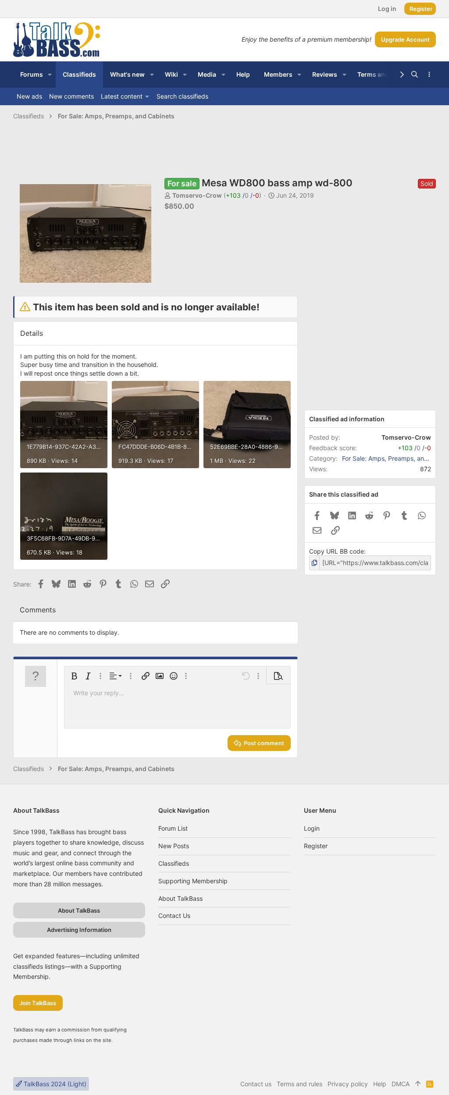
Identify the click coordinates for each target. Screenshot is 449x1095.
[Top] (418, 1084)
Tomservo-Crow (197, 195)
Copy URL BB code (336, 551)
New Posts (173, 846)
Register (316, 846)
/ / (242, 195)
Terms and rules (299, 1084)
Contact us (174, 915)
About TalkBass (180, 898)
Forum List (173, 828)
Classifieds (173, 863)
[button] (50, 74)
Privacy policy (348, 1084)
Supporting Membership (193, 881)
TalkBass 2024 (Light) (54, 1084)
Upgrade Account (405, 39)
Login (312, 828)
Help (379, 1084)
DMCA (401, 1084)
